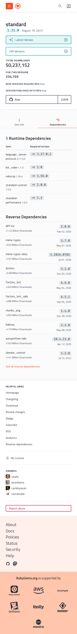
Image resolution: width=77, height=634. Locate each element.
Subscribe (11, 425)
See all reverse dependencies (23, 366)
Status (12, 543)
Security (13, 549)
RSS (8, 431)
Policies (12, 537)
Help (10, 555)
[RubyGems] (18, 6)
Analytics (11, 438)
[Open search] (60, 6)
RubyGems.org (27, 578)
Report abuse (17, 508)
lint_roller (14, 167)
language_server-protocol (16, 156)
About (11, 524)
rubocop (14, 176)
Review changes (15, 412)
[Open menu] (9, 6)
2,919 (64, 99)
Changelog (12, 399)
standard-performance (16, 200)
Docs (10, 531)
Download (12, 405)
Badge (9, 418)
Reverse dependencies (19, 444)
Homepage (12, 392)
